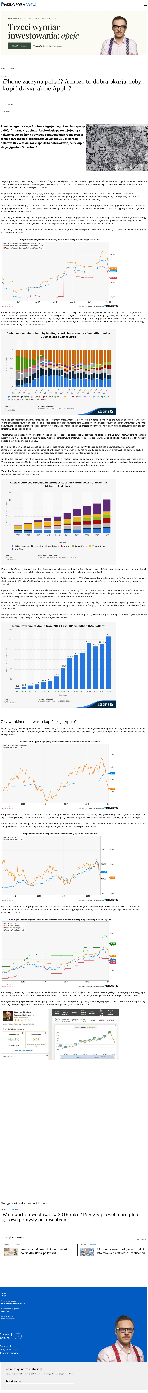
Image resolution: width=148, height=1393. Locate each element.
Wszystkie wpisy (141, 1239)
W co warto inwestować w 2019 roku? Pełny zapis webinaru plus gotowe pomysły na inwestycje (70, 1217)
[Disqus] (75, 1100)
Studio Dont (5, 1311)
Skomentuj (7, 111)
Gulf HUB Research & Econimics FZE (13, 1303)
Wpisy (3, 68)
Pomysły (12, 68)
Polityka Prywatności (8, 1319)
